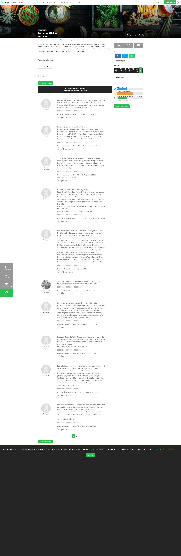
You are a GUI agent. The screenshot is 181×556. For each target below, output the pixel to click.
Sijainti (72, 40)
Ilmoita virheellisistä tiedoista (133, 40)
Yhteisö (36, 2)
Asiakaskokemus (51, 40)
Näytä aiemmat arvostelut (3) (67, 177)
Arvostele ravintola (121, 106)
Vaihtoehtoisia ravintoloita (86, 40)
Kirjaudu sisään (170, 2)
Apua (42, 2)
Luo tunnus (158, 2)
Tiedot (40, 40)
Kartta (14, 2)
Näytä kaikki (119, 78)
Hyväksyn (90, 455)
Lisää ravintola (50, 2)
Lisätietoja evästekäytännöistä (164, 449)
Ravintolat (20, 2)
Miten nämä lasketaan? (124, 100)
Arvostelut (29, 2)
